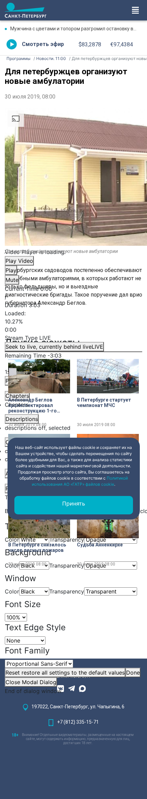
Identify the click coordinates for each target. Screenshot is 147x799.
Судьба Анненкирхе (100, 544)
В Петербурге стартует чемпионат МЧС (104, 402)
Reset (65, 672)
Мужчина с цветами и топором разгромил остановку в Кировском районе (76, 28)
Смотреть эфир (43, 44)
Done (133, 672)
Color (12, 591)
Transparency (66, 591)
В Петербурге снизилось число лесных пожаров (37, 547)
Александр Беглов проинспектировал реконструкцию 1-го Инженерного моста (32, 405)
